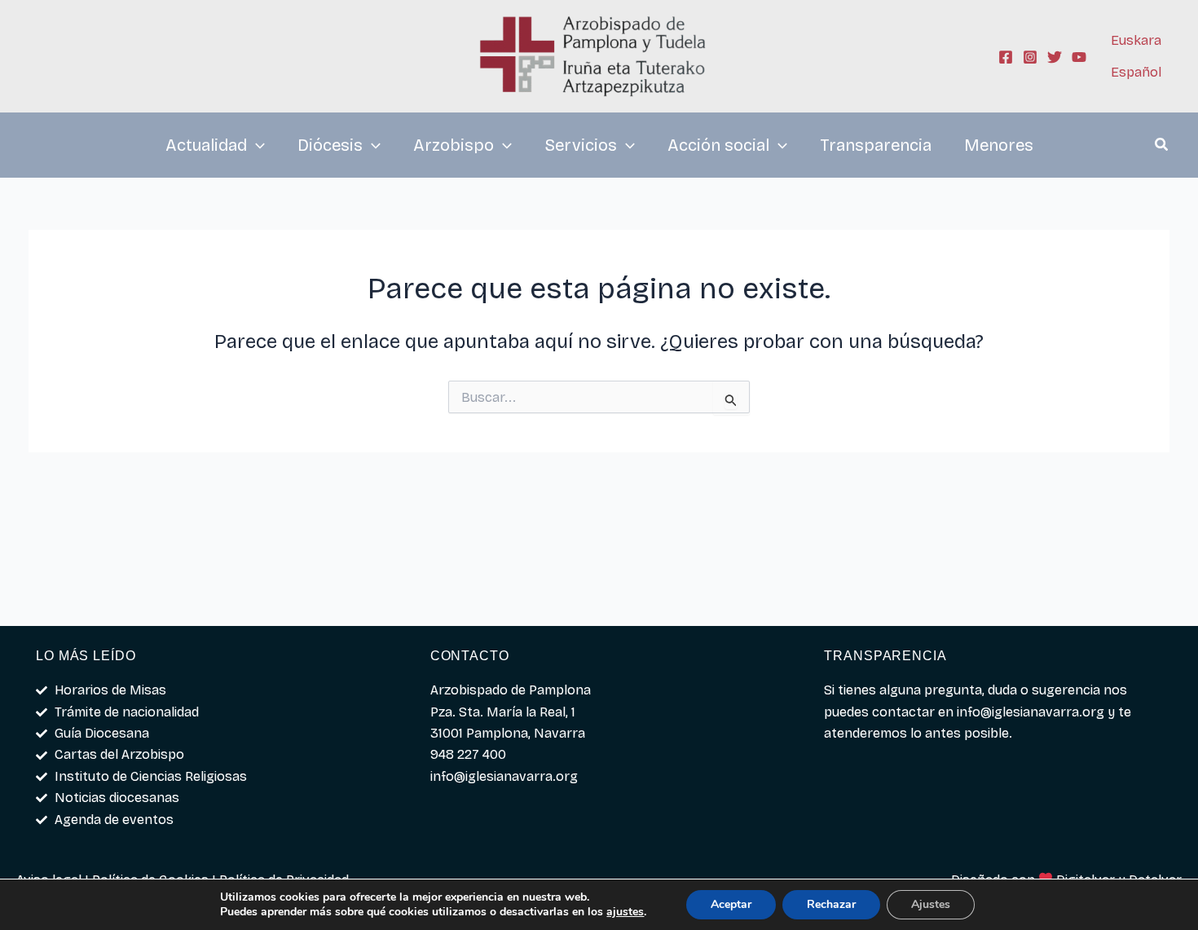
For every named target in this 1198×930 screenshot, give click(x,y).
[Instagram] (1030, 57)
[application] (256, 145)
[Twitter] (1054, 57)
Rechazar (831, 904)
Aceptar (731, 904)
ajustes (625, 912)
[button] (1162, 147)
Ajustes (930, 904)
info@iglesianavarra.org (1030, 712)
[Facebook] (1005, 57)
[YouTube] (1079, 57)
